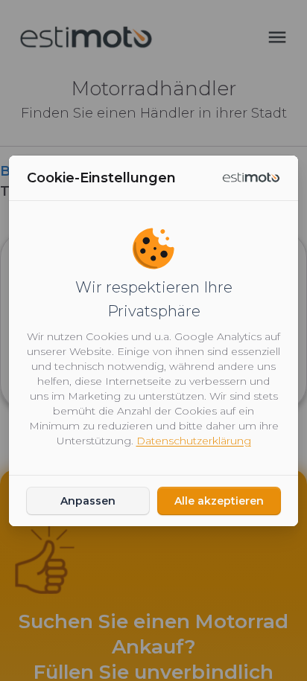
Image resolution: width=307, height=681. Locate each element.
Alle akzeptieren (219, 501)
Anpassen (87, 501)
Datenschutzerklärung (193, 440)
